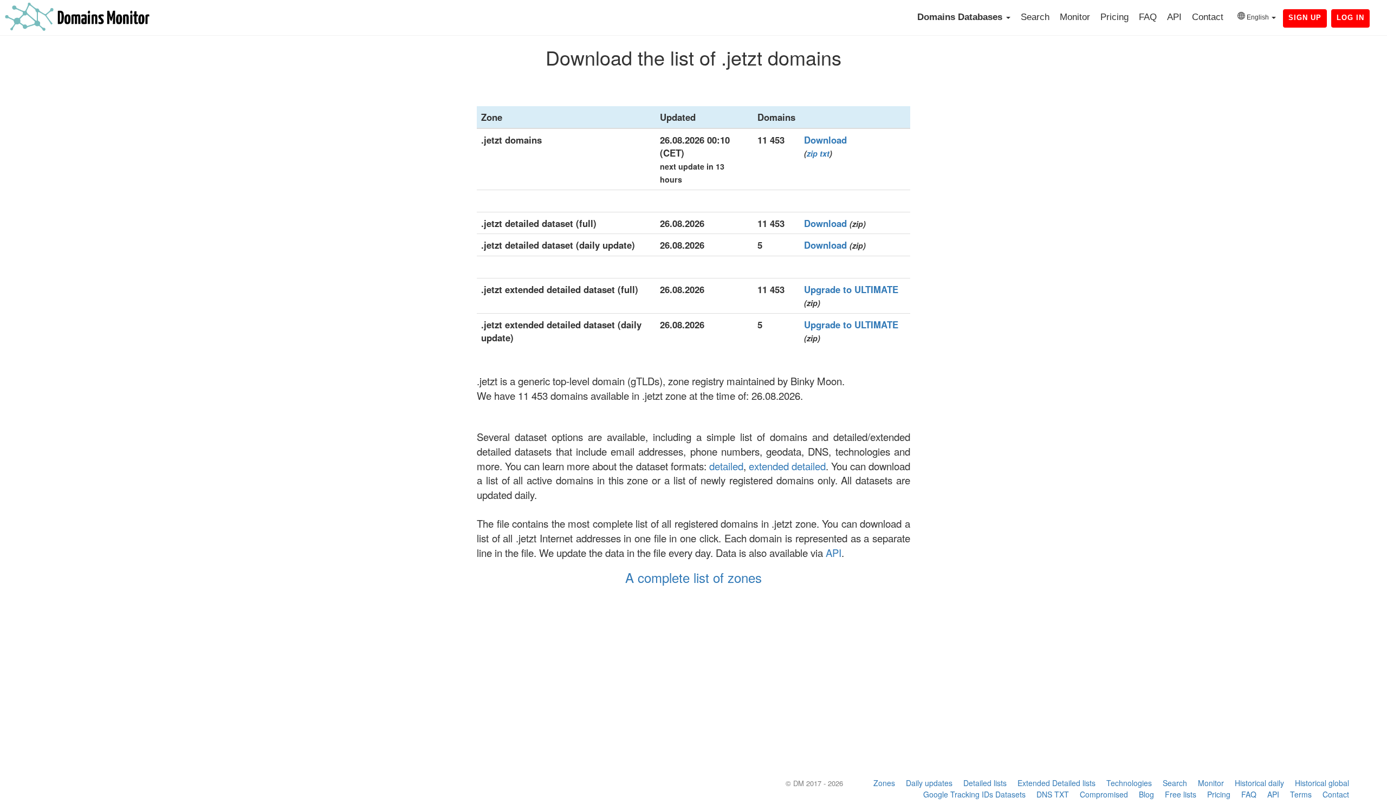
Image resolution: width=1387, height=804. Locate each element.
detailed (726, 466)
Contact (1207, 17)
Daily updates (929, 782)
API (1174, 17)
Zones (884, 782)
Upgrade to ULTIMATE (851, 289)
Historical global (1322, 782)
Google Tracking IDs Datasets (974, 794)
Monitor (1075, 17)
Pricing (1114, 17)
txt (824, 153)
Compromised (1104, 794)
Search (1035, 17)
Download (825, 139)
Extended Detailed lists (1056, 782)
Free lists (1180, 794)
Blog (1146, 794)
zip (812, 153)
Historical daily (1259, 782)
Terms (1301, 794)
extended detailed (787, 466)
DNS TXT (1052, 794)
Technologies (1129, 782)
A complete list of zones (693, 577)
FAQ (1148, 17)
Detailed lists (985, 782)
